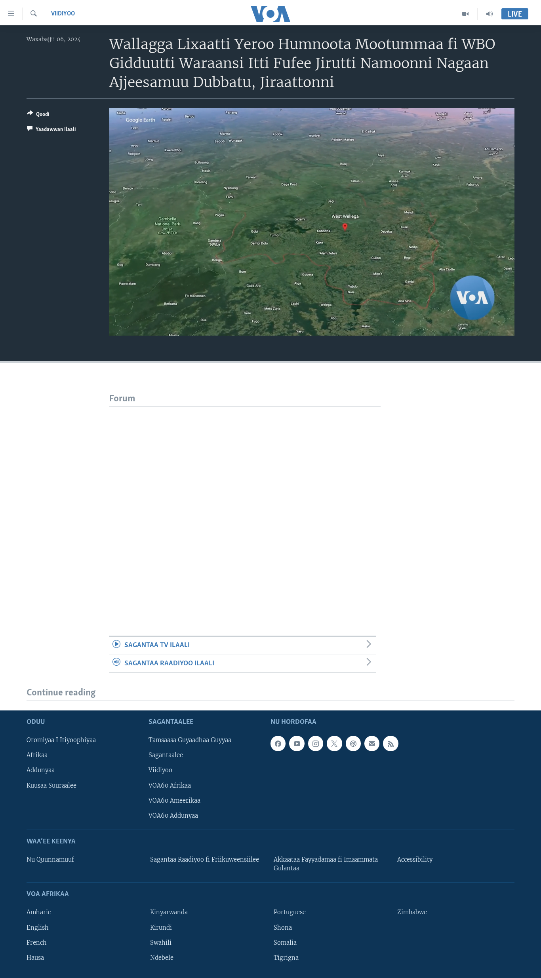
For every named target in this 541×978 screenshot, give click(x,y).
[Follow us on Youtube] (296, 743)
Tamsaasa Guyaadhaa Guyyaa (190, 740)
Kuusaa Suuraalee (51, 785)
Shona (283, 927)
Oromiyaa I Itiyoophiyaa (61, 740)
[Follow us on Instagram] (315, 743)
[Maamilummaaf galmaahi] (371, 743)
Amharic (39, 912)
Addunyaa (41, 770)
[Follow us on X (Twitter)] (334, 743)
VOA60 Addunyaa (173, 815)
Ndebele (161, 957)
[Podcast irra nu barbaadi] (353, 743)
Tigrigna (286, 957)
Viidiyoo (63, 14)
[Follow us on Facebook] (278, 743)
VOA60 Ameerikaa (174, 800)
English (38, 927)
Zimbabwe (412, 912)
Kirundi (161, 927)
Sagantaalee (166, 755)
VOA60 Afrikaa (170, 785)
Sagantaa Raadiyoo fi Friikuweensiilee (204, 859)
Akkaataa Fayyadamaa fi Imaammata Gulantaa (326, 864)
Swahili (160, 942)
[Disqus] (245, 506)
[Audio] (489, 14)
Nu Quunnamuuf (50, 859)
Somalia (285, 942)
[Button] (38, 115)
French (37, 942)
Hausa (35, 957)
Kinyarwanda (169, 912)
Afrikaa (37, 755)
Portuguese (290, 912)
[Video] (465, 14)
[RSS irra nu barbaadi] (390, 743)
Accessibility (414, 859)
